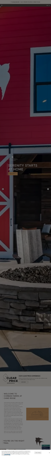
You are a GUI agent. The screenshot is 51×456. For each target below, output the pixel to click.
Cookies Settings (38, 452)
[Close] (49, 453)
